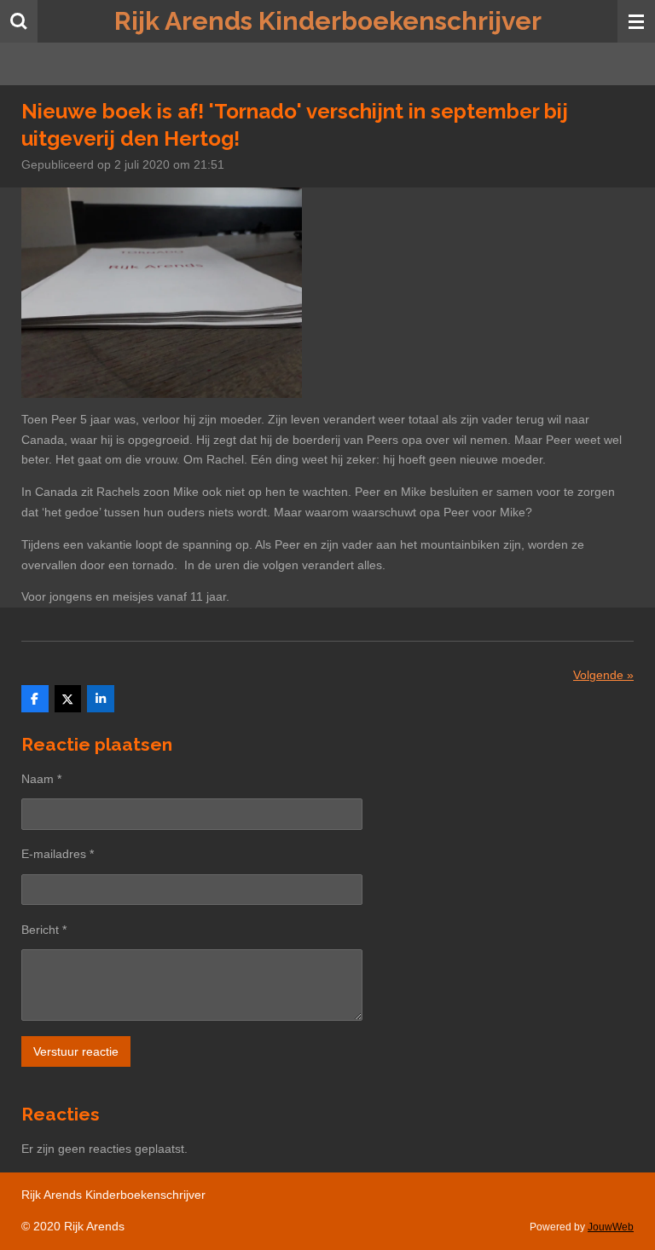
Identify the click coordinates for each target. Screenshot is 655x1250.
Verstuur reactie (76, 1051)
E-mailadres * (57, 854)
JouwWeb (611, 1226)
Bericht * (44, 929)
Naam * (41, 779)
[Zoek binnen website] (19, 21)
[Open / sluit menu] (636, 21)
